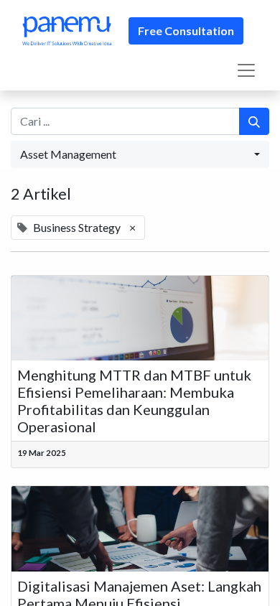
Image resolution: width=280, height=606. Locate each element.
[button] (140, 154)
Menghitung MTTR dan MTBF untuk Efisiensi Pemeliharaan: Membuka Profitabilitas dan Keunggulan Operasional (134, 400)
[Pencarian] (254, 121)
